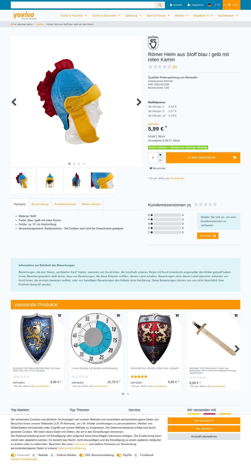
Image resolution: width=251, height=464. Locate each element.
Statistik (43, 455)
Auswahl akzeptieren (204, 436)
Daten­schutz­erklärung (71, 448)
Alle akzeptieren (204, 420)
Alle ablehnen (204, 428)
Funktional (146, 455)
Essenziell (23, 455)
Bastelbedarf (226, 15)
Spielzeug (131, 15)
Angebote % (202, 15)
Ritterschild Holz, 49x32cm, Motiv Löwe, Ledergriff (154, 368)
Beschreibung (40, 204)
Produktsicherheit (65, 204)
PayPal (127, 455)
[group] (37, 338)
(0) (174, 67)
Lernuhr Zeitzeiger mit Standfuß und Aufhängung (95, 368)
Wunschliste (159, 168)
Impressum (81, 444)
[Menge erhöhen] (160, 155)
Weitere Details (91, 204)
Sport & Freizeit (157, 15)
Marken (180, 15)
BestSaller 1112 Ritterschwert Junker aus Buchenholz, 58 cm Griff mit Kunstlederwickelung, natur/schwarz (212, 370)
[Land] (209, 5)
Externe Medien (66, 455)
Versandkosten (176, 178)
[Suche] (160, 5)
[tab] (20, 204)
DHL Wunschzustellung (99, 455)
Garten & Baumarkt (104, 15)
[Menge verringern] (160, 160)
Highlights (20, 204)
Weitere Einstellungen (24, 459)
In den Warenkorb (202, 157)
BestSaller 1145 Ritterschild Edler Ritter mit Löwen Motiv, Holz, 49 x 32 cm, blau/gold (36, 369)
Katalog (40, 24)
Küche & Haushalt (72, 15)
